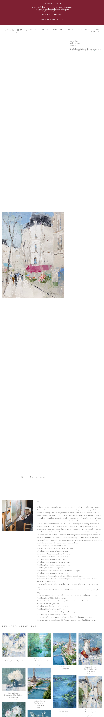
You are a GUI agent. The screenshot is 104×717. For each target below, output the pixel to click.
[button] (34, 29)
